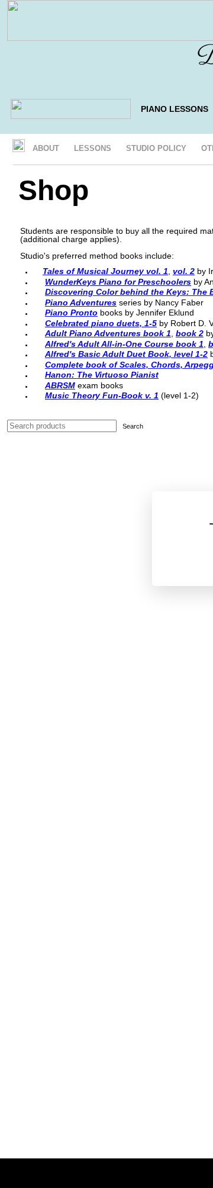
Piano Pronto (71, 312)
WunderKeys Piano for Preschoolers (118, 281)
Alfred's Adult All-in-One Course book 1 (124, 344)
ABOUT (46, 148)
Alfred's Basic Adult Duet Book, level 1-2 (126, 354)
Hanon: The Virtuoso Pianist (102, 374)
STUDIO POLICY (156, 148)
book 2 (190, 333)
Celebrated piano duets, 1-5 (101, 323)
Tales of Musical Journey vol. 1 (105, 271)
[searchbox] (62, 426)
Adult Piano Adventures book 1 (108, 333)
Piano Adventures (81, 302)
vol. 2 (184, 271)
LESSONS (92, 148)
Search (132, 426)
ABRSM (60, 385)
